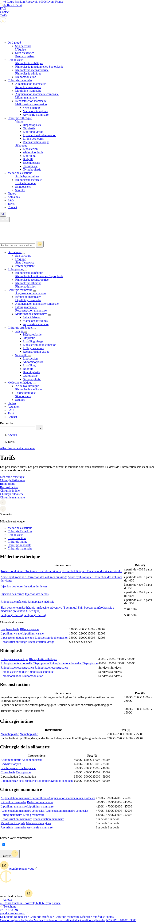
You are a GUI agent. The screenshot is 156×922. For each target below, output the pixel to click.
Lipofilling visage (11, 633)
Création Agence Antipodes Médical (22, 920)
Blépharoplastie (10, 629)
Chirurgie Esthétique (20, 531)
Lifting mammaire (11, 814)
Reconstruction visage (14, 641)
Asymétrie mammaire (13, 827)
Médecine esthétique (20, 527)
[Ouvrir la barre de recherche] (3, 214)
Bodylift (5, 764)
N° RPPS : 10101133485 (121, 920)
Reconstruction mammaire (16, 819)
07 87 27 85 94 (12, 5)
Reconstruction (17, 538)
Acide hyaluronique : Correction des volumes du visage (34, 577)
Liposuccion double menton (17, 637)
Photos (109, 916)
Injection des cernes (12, 594)
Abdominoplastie (11, 759)
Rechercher (7, 423)
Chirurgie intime (17, 541)
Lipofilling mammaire (14, 806)
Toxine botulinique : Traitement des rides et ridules (31, 571)
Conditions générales (92, 920)
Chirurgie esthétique (42, 916)
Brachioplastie (9, 768)
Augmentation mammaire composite (22, 810)
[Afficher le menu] (5, 219)
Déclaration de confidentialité (62, 920)
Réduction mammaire (13, 802)
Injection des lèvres (12, 586)
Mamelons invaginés (13, 823)
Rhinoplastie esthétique (14, 659)
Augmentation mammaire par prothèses (24, 798)
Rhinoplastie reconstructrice (17, 667)
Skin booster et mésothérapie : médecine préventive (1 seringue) (39, 607)
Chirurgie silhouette (19, 545)
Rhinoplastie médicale (14, 601)
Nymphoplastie (10, 734)
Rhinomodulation (11, 676)
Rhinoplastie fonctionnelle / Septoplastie (25, 663)
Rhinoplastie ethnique (14, 671)
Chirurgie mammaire (20, 548)
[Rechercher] (40, 244)
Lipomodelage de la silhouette (19, 780)
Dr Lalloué (6, 916)
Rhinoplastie (15, 534)
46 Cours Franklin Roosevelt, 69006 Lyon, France (32, 1)
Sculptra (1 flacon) (12, 615)
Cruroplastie (8, 772)
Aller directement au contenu (17, 448)
